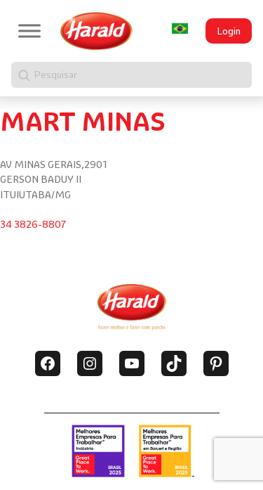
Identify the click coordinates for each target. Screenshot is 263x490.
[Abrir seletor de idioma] (179, 28)
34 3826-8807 (33, 224)
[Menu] (29, 30)
